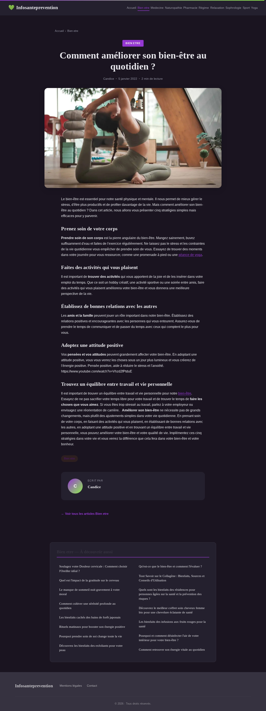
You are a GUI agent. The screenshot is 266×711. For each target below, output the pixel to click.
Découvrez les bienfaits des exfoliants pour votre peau (91, 648)
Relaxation (217, 7)
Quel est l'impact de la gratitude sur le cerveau (89, 580)
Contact (92, 685)
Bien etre (143, 7)
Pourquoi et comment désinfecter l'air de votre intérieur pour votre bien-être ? (169, 638)
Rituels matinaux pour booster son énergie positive (92, 626)
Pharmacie (190, 7)
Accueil (131, 7)
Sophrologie (233, 7)
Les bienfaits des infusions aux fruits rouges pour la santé (172, 624)
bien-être (184, 393)
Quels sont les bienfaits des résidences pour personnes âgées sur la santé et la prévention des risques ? (170, 594)
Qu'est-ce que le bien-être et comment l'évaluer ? (170, 566)
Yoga (254, 7)
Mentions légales (71, 685)
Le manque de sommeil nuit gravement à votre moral (89, 592)
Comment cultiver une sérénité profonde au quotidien (87, 606)
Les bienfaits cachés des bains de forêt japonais (90, 617)
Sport (246, 7)
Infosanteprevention (33, 7)
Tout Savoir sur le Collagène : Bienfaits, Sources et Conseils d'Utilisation (171, 578)
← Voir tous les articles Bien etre (84, 513)
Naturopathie (173, 7)
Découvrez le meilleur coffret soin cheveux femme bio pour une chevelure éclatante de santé (172, 610)
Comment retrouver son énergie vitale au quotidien (172, 649)
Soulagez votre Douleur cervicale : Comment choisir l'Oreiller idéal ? (93, 568)
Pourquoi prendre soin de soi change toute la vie (90, 636)
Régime (204, 7)
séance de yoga (190, 255)
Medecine (157, 7)
